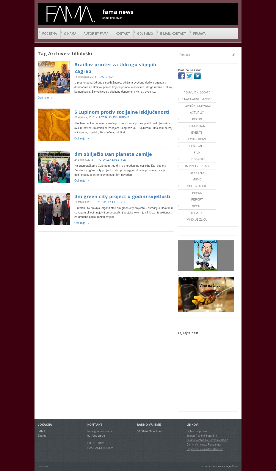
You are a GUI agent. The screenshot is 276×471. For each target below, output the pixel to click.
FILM (197, 152)
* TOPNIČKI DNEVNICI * (197, 106)
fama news (43, 466)
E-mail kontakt (173, 33)
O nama (70, 33)
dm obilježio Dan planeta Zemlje (113, 154)
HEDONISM (197, 159)
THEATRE (197, 213)
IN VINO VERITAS (197, 166)
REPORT (197, 199)
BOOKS (197, 119)
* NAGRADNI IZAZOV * (197, 99)
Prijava (199, 33)
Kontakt (123, 33)
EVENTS (197, 132)
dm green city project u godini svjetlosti (122, 196)
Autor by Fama (95, 33)
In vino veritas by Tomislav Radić (207, 440)
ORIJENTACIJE (197, 186)
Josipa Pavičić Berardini (202, 435)
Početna (49, 33)
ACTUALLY (107, 76)
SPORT (197, 206)
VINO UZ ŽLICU (197, 219)
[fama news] (70, 13)
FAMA (214, 466)
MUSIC (197, 179)
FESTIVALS (197, 146)
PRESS (197, 193)
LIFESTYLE (119, 159)
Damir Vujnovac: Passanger (204, 444)
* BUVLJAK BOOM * (197, 92)
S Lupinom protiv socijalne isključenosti (121, 112)
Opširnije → (45, 97)
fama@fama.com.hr (99, 431)
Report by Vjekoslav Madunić (205, 449)
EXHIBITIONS (121, 117)
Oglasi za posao (197, 431)
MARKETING (95, 443)
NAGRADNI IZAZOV (100, 448)
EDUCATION (197, 126)
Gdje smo (145, 33)
